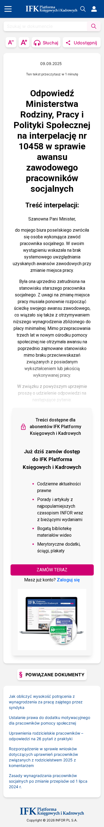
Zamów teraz (52, 569)
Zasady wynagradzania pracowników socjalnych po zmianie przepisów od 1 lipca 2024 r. (48, 781)
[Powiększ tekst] (24, 42)
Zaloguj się (68, 580)
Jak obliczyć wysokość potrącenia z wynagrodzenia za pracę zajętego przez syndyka (46, 702)
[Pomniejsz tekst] (11, 42)
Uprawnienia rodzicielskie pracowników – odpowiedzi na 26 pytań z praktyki (46, 736)
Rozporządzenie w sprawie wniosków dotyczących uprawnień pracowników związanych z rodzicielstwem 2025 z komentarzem (43, 757)
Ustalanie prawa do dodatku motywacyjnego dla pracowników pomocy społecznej (49, 720)
